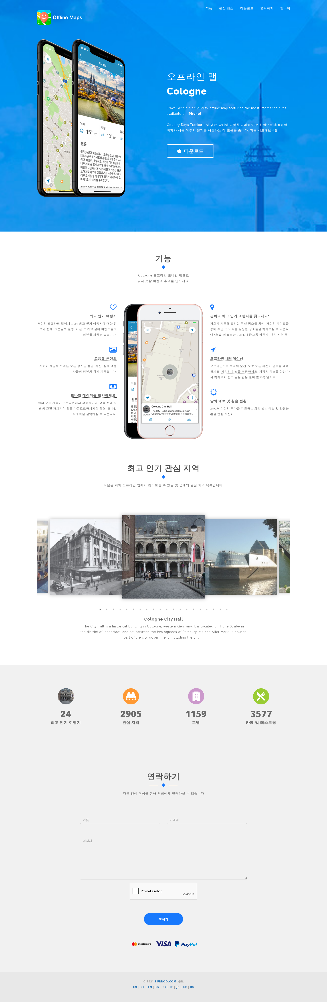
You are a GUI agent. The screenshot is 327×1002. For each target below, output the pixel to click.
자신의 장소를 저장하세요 (239, 371)
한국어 (285, 8)
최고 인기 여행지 (103, 316)
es (157, 987)
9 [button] (153, 609)
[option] (163, 557)
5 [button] (127, 609)
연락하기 (267, 8)
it (171, 987)
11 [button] (167, 609)
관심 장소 (226, 8)
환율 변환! (239, 401)
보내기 (163, 919)
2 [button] (107, 609)
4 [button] (120, 609)
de (143, 987)
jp (178, 987)
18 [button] (213, 609)
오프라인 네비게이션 (226, 359)
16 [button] (200, 609)
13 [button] (180, 609)
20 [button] (227, 609)
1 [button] (100, 609)
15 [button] (193, 609)
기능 (209, 8)
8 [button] (147, 609)
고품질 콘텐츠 (105, 359)
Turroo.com (165, 981)
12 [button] (173, 609)
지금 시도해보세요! (264, 130)
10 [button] (160, 609)
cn (135, 987)
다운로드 (247, 8)
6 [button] (133, 609)
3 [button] (113, 609)
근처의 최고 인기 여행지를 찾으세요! (239, 316)
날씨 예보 (218, 401)
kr (185, 987)
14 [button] (187, 609)
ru (192, 987)
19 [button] (220, 609)
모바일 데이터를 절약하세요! (94, 395)
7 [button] (140, 609)
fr (164, 987)
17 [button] (207, 609)
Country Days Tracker (184, 125)
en (150, 987)
